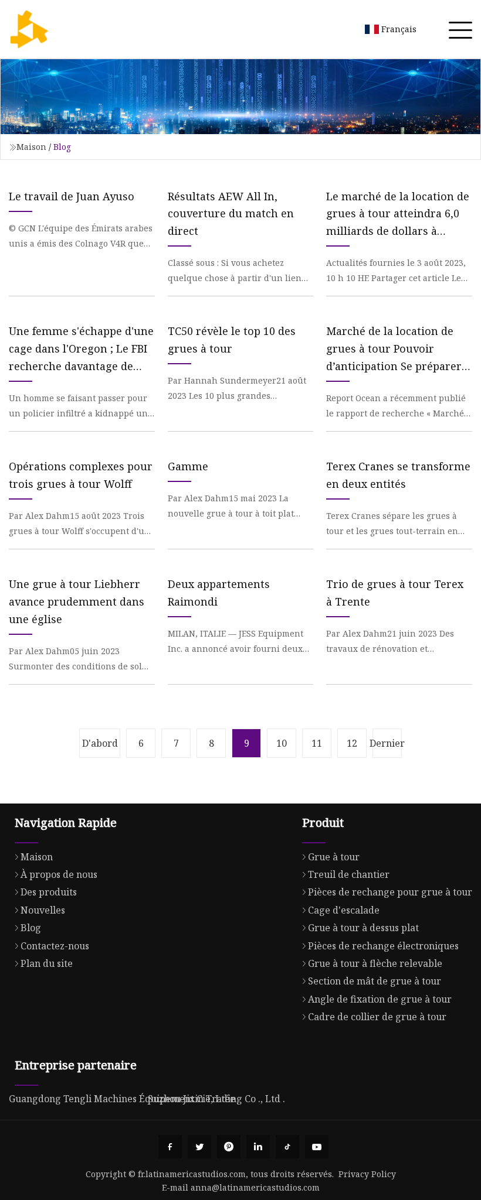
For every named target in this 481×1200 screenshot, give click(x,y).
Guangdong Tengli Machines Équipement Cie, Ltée (122, 1098)
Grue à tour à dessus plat (363, 927)
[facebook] (170, 1146)
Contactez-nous (55, 945)
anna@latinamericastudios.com (255, 1187)
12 (352, 743)
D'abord (100, 743)
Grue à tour (334, 856)
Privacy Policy (367, 1174)
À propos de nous (59, 874)
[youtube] (316, 1146)
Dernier (387, 743)
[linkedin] (258, 1146)
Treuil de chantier (348, 874)
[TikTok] (287, 1146)
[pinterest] (228, 1146)
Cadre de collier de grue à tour (377, 1016)
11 (316, 743)
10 (281, 743)
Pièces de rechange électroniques (383, 945)
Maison (31, 146)
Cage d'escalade (344, 910)
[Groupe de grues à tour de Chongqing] (29, 29)
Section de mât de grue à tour (374, 981)
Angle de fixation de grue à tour (380, 999)
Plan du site (47, 963)
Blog (31, 927)
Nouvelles (43, 910)
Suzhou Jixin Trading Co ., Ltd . (216, 1098)
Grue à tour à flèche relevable (375, 963)
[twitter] (199, 1146)
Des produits (49, 892)
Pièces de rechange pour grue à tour (390, 892)
